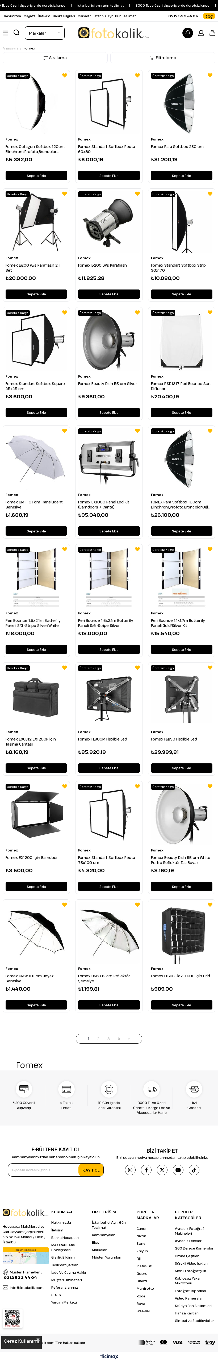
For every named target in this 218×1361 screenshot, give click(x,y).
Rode (141, 1296)
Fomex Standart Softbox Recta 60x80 (106, 149)
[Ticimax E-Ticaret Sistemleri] (109, 1357)
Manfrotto (145, 1288)
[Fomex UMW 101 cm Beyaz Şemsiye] (36, 933)
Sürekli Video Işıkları (191, 1263)
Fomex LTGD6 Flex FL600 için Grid (180, 975)
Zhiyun (142, 1250)
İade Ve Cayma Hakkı (68, 1272)
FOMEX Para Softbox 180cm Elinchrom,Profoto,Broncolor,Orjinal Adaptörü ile (181, 504)
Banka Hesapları (65, 1237)
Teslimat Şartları (64, 1265)
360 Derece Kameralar (194, 1248)
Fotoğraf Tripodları (190, 1290)
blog (209, 16)
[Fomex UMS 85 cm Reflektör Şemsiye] (109, 933)
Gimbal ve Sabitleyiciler (194, 1320)
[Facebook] (146, 1170)
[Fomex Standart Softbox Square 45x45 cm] (36, 340)
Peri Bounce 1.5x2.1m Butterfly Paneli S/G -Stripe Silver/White (33, 623)
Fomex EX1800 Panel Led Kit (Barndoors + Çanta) (103, 504)
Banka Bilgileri (64, 16)
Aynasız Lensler (188, 1240)
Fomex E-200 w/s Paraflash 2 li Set (33, 268)
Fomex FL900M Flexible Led (102, 739)
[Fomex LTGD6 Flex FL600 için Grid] (181, 933)
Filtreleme (166, 57)
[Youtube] (178, 1170)
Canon (142, 1228)
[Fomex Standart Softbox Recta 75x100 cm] (109, 814)
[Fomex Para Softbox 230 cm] (181, 103)
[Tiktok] (194, 1170)
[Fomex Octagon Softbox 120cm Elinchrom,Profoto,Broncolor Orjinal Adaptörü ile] (36, 103)
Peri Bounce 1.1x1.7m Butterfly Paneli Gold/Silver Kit (178, 623)
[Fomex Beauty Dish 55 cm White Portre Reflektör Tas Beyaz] (181, 814)
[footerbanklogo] (176, 1342)
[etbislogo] (13, 1318)
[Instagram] (130, 1170)
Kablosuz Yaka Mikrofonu (187, 1280)
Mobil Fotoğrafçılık (190, 1270)
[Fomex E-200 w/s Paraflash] (109, 222)
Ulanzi (142, 1281)
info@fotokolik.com (27, 1287)
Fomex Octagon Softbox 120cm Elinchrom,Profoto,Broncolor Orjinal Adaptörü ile (35, 149)
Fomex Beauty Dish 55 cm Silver (107, 383)
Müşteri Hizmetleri (66, 1279)
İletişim (44, 16)
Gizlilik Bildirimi (63, 1257)
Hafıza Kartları (187, 1313)
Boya (141, 1303)
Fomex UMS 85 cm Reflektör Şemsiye (104, 978)
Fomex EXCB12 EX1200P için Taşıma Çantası (31, 742)
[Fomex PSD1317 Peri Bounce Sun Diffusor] (181, 340)
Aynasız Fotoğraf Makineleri (189, 1231)
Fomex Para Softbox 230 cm (177, 146)
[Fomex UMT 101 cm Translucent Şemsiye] (36, 459)
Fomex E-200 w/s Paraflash (102, 265)
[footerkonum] (26, 1255)
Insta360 (144, 1266)
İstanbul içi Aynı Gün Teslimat (109, 1225)
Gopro (142, 1273)
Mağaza (30, 16)
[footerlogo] (25, 1212)
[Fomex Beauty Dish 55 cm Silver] (109, 340)
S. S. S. (56, 1294)
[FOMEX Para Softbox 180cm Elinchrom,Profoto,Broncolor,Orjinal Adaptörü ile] (181, 459)
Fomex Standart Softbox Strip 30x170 (178, 268)
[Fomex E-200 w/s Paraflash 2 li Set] (36, 222)
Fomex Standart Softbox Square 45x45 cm (35, 386)
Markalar (84, 16)
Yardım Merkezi (64, 1302)
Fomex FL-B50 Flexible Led (174, 739)
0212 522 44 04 (183, 16)
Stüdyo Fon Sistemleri (193, 1305)
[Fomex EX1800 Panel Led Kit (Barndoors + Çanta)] (109, 459)
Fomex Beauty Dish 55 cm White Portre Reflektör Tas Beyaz (180, 860)
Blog (95, 1242)
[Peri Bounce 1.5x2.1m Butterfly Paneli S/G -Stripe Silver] (109, 577)
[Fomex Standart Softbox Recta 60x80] (109, 103)
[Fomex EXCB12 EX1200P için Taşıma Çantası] (36, 696)
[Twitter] (162, 1170)
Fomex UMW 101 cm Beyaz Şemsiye (30, 978)
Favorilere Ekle (64, 75)
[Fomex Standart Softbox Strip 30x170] (181, 222)
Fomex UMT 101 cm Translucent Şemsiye (34, 504)
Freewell (143, 1311)
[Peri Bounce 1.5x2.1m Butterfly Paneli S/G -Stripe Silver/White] (36, 577)
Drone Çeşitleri (187, 1256)
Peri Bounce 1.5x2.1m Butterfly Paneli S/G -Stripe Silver (105, 623)
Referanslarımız (64, 1287)
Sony (141, 1243)
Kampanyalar (103, 1234)
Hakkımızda (12, 16)
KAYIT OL (90, 1170)
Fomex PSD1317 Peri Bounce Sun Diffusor (181, 386)
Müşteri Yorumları (106, 1257)
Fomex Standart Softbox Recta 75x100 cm (106, 860)
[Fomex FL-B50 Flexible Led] (181, 696)
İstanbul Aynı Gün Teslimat (115, 16)
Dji (139, 1258)
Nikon (141, 1236)
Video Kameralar (189, 1298)
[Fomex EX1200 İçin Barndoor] (36, 814)
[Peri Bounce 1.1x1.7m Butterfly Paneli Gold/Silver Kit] (181, 577)
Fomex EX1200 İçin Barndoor (32, 857)
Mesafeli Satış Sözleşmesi (63, 1247)
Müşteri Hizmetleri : (23, 1275)
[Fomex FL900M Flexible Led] (109, 696)
